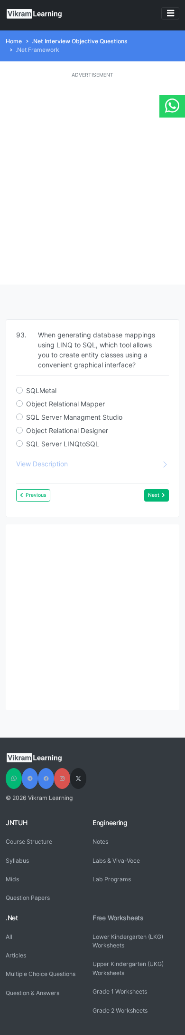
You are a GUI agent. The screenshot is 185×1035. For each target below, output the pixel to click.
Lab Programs (111, 879)
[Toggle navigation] (170, 13)
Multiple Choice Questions (40, 973)
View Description (42, 464)
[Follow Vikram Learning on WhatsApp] (14, 778)
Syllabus (17, 860)
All (9, 936)
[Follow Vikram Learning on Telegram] (30, 778)
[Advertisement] (92, 182)
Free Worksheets (118, 918)
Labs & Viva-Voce (116, 860)
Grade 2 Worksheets (120, 1010)
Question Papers (28, 897)
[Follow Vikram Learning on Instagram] (62, 778)
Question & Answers (32, 992)
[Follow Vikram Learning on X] (78, 778)
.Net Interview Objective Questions (80, 41)
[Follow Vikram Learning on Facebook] (46, 778)
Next (153, 495)
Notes (100, 841)
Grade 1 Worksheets (119, 991)
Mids (12, 879)
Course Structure (29, 841)
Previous (36, 495)
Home (14, 41)
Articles (16, 955)
